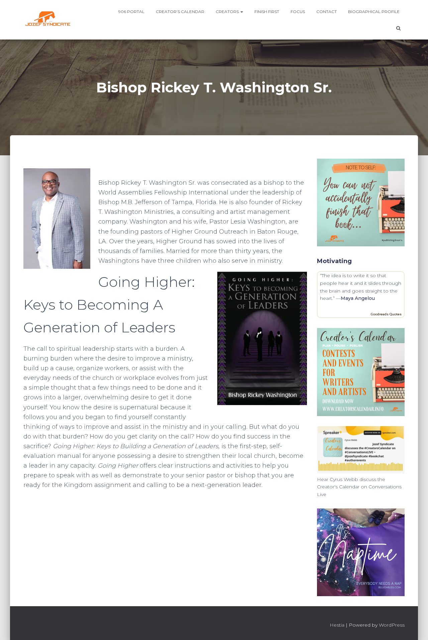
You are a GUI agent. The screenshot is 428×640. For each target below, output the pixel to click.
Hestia (337, 625)
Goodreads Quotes (386, 314)
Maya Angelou (358, 298)
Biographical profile (374, 11)
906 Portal (131, 11)
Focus (298, 11)
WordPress (392, 625)
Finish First (266, 11)
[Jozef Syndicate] (47, 19)
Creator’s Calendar (180, 11)
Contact (326, 11)
